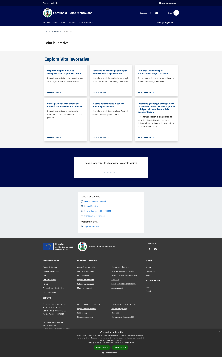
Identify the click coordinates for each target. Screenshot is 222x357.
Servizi (56, 31)
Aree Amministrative (51, 271)
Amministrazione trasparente (123, 304)
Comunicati (150, 271)
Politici (45, 283)
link (133, 343)
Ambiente (115, 279)
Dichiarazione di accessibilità (122, 317)
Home (48, 31)
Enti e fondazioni (49, 279)
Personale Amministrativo (53, 288)
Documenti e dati (49, 292)
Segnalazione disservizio (86, 308)
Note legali (115, 312)
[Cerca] (176, 13)
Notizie (148, 267)
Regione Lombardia (50, 3)
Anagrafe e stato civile (86, 267)
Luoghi (148, 287)
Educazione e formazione (121, 267)
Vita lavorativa (83, 275)
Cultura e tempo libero (86, 271)
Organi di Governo (50, 267)
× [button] (219, 331)
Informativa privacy (119, 308)
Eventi (148, 291)
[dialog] (111, 343)
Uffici (45, 275)
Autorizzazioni (117, 288)
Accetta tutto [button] (102, 347)
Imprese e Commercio (85, 279)
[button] (111, 352)
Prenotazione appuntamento (88, 304)
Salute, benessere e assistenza (123, 283)
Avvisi (148, 275)
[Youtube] (155, 12)
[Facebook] (150, 12)
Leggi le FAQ (82, 312)
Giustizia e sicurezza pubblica (122, 271)
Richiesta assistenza (85, 317)
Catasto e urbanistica (85, 283)
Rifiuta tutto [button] (120, 347)
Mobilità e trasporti (84, 288)
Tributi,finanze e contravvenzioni (124, 275)
